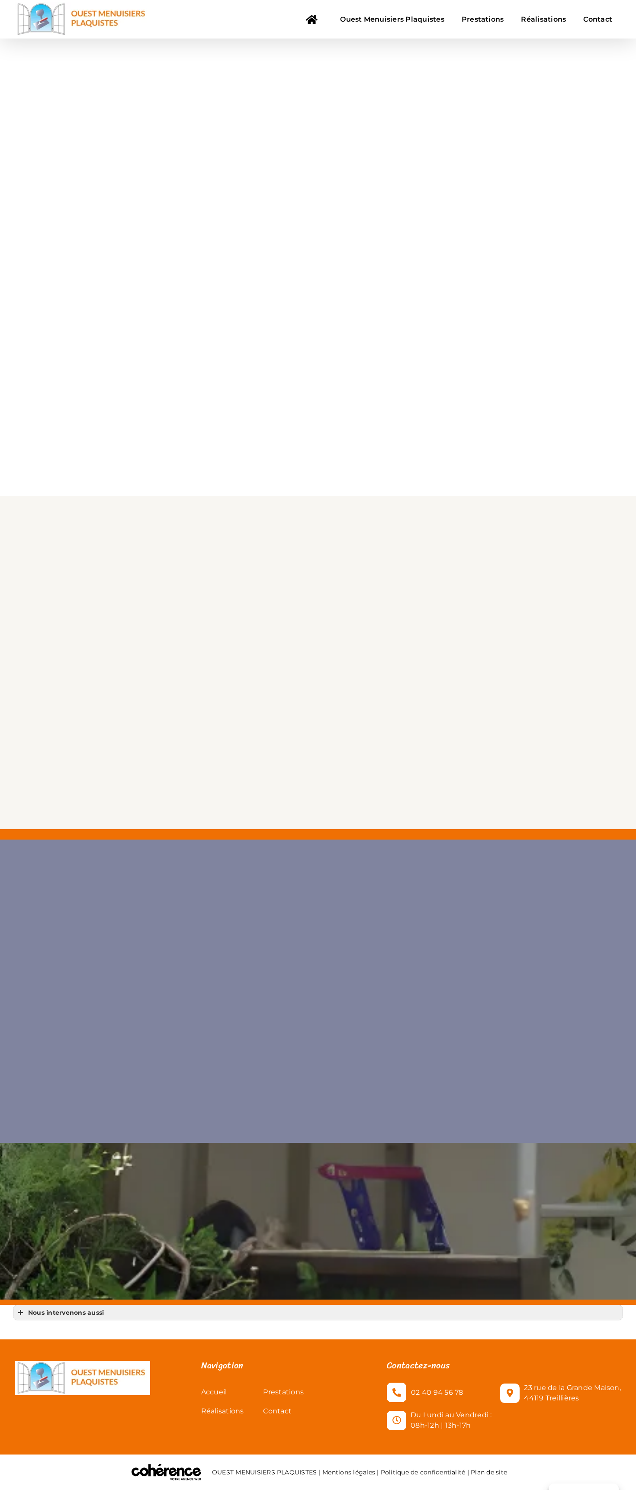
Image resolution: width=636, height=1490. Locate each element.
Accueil (214, 1392)
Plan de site (488, 1472)
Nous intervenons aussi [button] (66, 1312)
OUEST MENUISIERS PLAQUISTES (264, 1472)
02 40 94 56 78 (437, 1392)
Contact (277, 1411)
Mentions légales (348, 1472)
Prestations (283, 1392)
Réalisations (222, 1411)
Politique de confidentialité (423, 1472)
